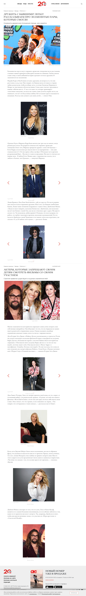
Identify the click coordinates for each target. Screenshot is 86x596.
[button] (9, 182)
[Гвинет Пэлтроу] (34, 426)
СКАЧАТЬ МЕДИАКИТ (10, 576)
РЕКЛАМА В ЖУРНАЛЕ (10, 580)
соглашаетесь (33, 594)
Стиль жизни (55, 3)
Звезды (19, 3)
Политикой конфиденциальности (51, 594)
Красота (30, 3)
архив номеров (50, 579)
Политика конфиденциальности (12, 588)
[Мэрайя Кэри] (34, 118)
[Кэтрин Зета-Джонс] (33, 374)
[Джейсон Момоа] (34, 540)
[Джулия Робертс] (34, 484)
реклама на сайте (10, 578)
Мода (25, 3)
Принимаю (74, 593)
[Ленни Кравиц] (33, 242)
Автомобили (65, 3)
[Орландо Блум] (33, 181)
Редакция (7, 582)
